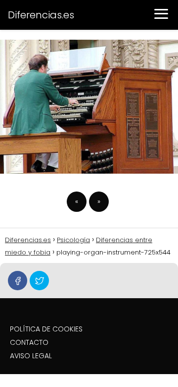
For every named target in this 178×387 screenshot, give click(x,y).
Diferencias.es (41, 15)
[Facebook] (17, 280)
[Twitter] (39, 280)
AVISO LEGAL (31, 356)
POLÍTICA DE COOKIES (46, 329)
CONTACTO (29, 342)
